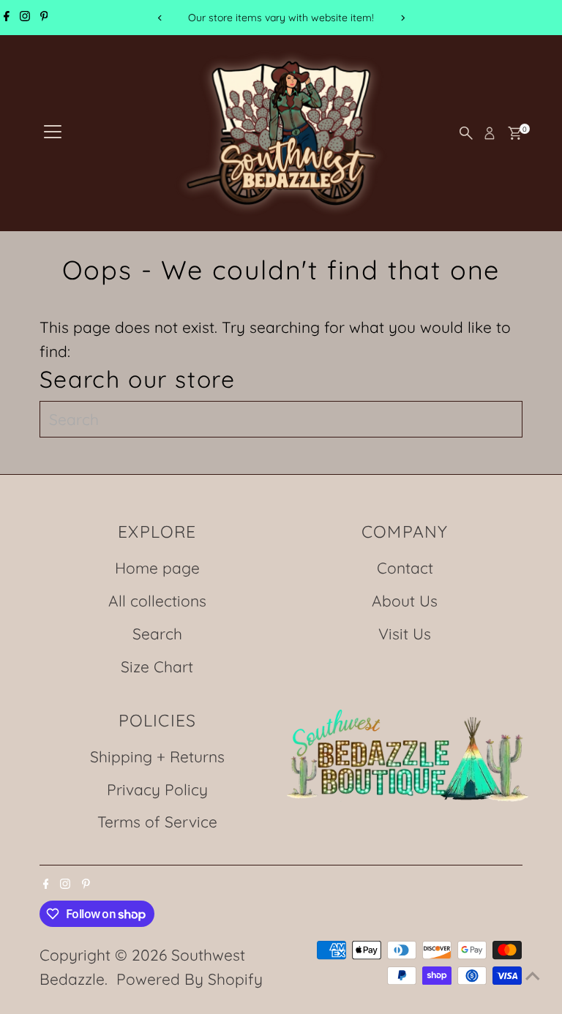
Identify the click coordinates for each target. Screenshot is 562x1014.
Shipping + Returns (157, 756)
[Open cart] (514, 133)
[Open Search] (466, 133)
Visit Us (404, 633)
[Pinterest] (44, 17)
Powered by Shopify (189, 978)
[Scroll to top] (532, 973)
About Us (405, 600)
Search (157, 633)
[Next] (402, 17)
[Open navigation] (53, 133)
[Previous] (159, 17)
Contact (405, 567)
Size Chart (157, 666)
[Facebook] (6, 17)
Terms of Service (157, 821)
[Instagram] (25, 17)
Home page (157, 567)
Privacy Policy (157, 789)
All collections (157, 600)
